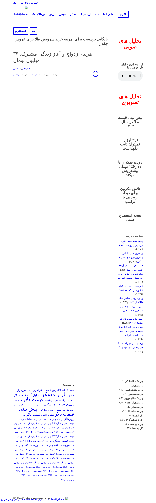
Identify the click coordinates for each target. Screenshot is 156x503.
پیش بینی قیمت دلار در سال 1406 (37, 423)
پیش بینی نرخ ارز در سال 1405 (42, 462)
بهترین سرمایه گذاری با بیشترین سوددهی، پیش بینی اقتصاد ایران (131, 331)
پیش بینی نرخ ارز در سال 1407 (49, 467)
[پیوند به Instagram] (128, 3)
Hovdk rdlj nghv (66, 390)
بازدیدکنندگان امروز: (133, 390)
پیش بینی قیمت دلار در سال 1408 (37, 428)
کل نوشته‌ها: (137, 428)
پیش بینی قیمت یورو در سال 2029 (38, 458)
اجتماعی (26, 69)
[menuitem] (16, 3)
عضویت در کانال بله (29, 3)
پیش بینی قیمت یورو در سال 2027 (38, 454)
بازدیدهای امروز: (135, 385)
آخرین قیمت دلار (49, 390)
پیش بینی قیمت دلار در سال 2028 (37, 436)
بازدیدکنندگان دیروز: (133, 398)
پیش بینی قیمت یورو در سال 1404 (38, 441)
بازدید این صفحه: (135, 424)
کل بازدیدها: (137, 415)
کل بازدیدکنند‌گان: (134, 419)
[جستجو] (42, 31)
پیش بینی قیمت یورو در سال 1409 (38, 450)
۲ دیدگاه (34, 75)
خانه (15, 3)
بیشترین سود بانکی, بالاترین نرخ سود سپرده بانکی (131, 257)
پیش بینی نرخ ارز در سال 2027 (29, 471)
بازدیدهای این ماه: (134, 407)
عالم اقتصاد (17, 75)
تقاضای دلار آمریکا (66, 400)
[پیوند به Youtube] (140, 3)
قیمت (46, 400)
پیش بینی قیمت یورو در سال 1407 (38, 445)
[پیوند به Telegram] (134, 3)
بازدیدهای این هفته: (134, 402)
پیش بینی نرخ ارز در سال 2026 (56, 471)
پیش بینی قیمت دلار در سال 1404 (41, 419)
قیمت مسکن (52, 404)
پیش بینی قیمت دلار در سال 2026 (39, 432)
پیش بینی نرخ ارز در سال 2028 (61, 475)
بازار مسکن (53, 394)
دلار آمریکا (53, 400)
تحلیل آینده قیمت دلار (27, 395)
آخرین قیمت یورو (30, 390)
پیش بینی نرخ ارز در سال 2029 (34, 475)
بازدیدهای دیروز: (135, 394)
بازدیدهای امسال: (134, 411)
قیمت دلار (33, 399)
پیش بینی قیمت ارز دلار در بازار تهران (54, 410)
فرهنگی (17, 69)
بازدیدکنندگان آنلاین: (133, 381)
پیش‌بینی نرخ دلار (67, 480)
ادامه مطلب (95, 74)
